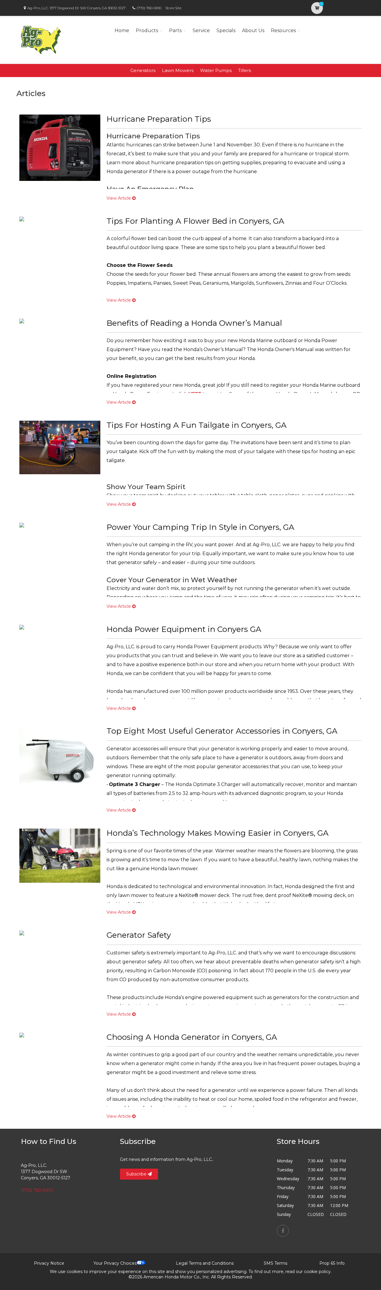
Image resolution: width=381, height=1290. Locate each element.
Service (201, 30)
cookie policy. (318, 1271)
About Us (253, 30)
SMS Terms (275, 1263)
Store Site (173, 8)
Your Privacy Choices (115, 1263)
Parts (175, 30)
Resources (283, 30)
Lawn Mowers (177, 70)
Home (122, 30)
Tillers (244, 70)
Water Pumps (216, 70)
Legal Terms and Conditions (205, 1263)
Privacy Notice (49, 1263)
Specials (225, 30)
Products (147, 30)
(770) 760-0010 (149, 8)
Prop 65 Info (332, 1263)
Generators (142, 70)
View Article (119, 198)
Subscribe (137, 1174)
